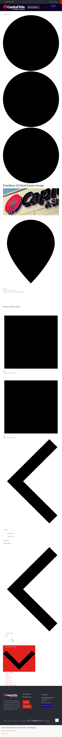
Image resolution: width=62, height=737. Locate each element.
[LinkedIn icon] (56, 2)
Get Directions (21, 292)
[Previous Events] (32, 523)
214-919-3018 (4, 733)
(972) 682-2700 (10, 1)
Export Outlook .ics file (10, 685)
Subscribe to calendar (10, 646)
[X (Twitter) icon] (52, 2)
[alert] (31, 341)
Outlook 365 (8, 677)
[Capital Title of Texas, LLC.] (14, 7)
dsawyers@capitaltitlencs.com (8, 730)
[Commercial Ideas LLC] (35, 721)
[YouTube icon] (54, 2)
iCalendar (7, 675)
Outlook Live (8, 680)
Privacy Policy (46, 721)
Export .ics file (8, 682)
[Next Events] (7, 526)
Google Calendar (9, 672)
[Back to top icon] (57, 720)
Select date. (6, 540)
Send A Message (46, 705)
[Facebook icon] (50, 2)
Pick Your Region (32, 7)
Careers (53, 6)
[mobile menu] (46, 7)
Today (6, 529)
